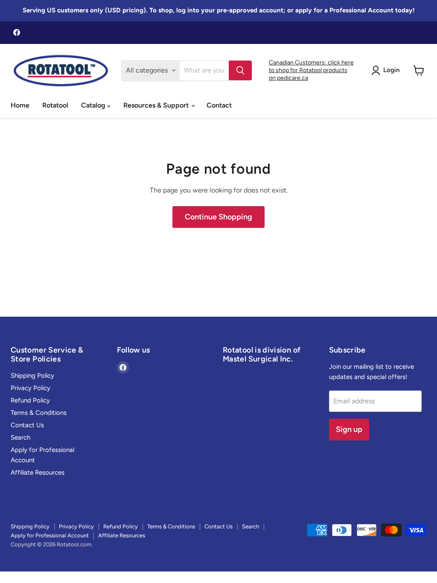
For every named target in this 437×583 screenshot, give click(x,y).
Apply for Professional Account (50, 535)
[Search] (240, 70)
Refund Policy (30, 400)
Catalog (94, 105)
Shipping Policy (32, 375)
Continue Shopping (218, 217)
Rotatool (55, 105)
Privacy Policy (30, 388)
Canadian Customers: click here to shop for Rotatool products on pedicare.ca (311, 70)
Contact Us (27, 425)
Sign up (349, 429)
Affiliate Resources (37, 472)
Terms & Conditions (39, 413)
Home (20, 105)
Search (20, 437)
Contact (219, 105)
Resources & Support (156, 105)
